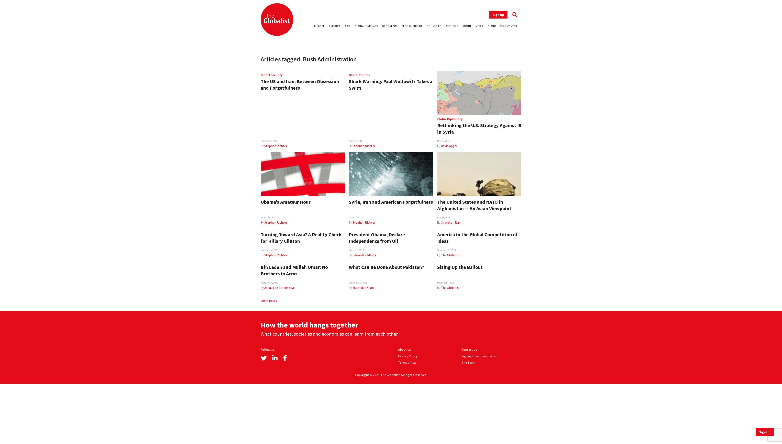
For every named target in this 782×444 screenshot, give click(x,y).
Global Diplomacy (450, 119)
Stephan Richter (275, 146)
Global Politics (359, 75)
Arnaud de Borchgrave (279, 288)
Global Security (272, 75)
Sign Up (498, 15)
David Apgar (449, 146)
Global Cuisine (412, 26)
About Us (404, 349)
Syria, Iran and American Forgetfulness (391, 202)
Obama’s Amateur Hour (286, 202)
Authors (452, 26)
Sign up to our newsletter (479, 356)
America (334, 26)
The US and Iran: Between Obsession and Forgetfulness (300, 84)
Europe (319, 26)
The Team (468, 362)
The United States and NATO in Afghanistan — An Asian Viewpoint (474, 205)
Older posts (269, 301)
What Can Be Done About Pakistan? (386, 267)
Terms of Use (407, 362)
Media (480, 26)
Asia (348, 26)
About (467, 26)
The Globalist (450, 255)
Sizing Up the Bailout (460, 267)
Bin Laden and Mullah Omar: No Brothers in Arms (294, 270)
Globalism (389, 26)
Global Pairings (366, 26)
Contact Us (469, 349)
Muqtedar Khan (363, 288)
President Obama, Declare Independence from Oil (377, 237)
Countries (434, 26)
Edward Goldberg (364, 255)
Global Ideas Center (502, 26)
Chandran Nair (451, 222)
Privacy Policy (407, 356)
